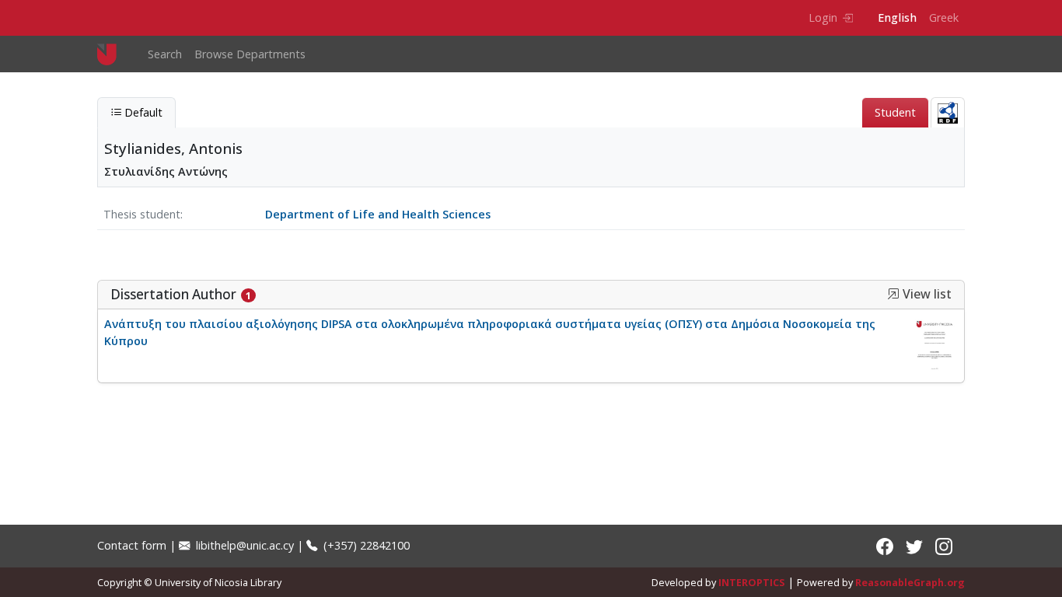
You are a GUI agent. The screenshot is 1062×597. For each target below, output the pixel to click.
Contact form (131, 545)
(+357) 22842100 (365, 545)
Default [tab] (141, 112)
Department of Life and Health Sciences (378, 214)
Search (165, 54)
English (897, 17)
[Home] (113, 54)
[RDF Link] (948, 112)
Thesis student (141, 214)
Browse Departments (250, 54)
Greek (944, 17)
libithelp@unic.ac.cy (243, 545)
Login (823, 17)
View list (926, 294)
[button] (893, 293)
